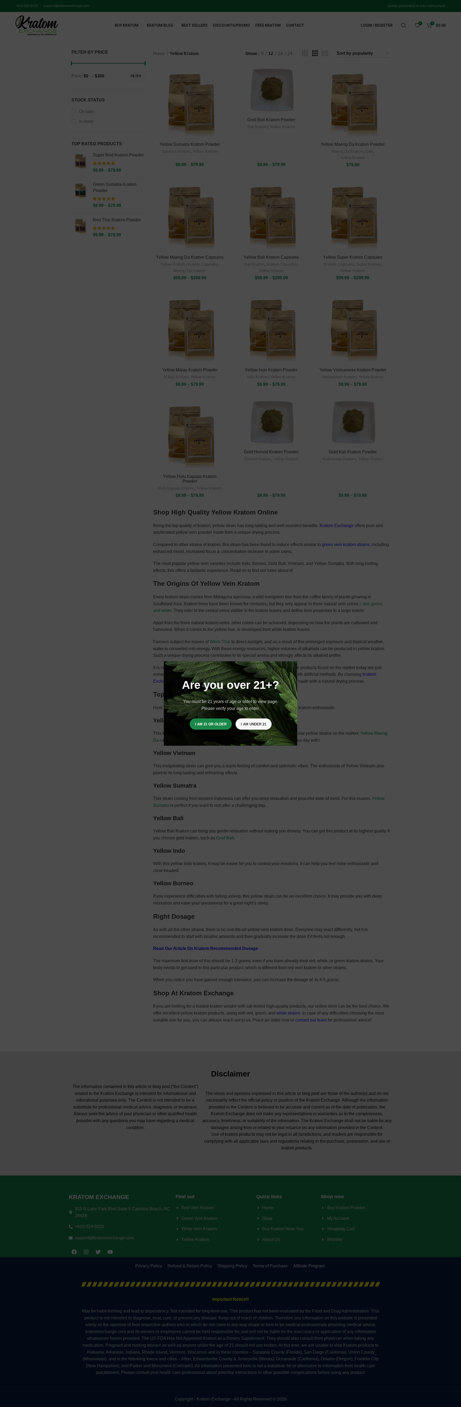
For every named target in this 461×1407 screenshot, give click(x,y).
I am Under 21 (253, 724)
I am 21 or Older (210, 724)
